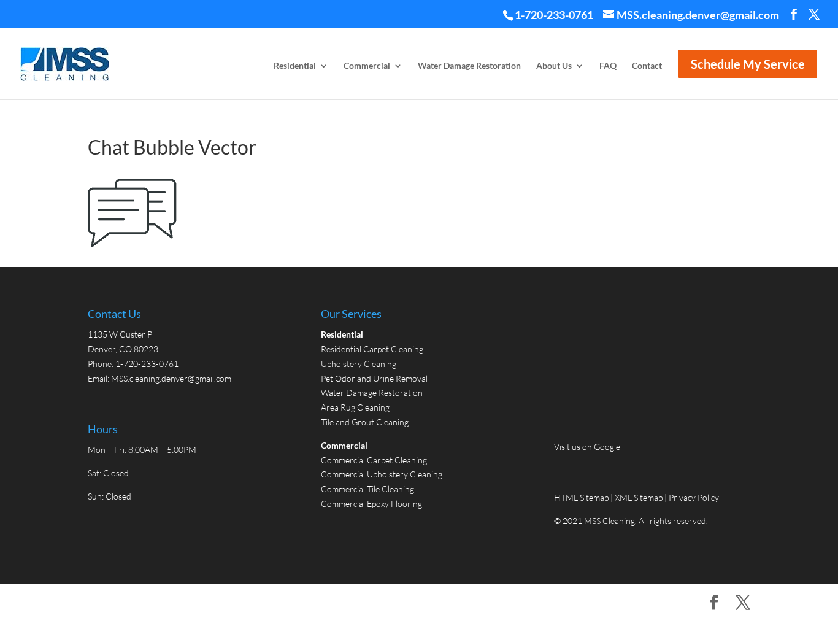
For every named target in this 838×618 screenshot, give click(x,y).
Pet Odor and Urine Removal (374, 378)
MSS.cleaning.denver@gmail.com (171, 378)
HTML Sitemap (582, 497)
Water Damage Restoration (469, 66)
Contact (647, 66)
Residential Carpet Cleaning (372, 349)
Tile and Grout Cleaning (365, 422)
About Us (554, 66)
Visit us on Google (587, 446)
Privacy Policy (694, 497)
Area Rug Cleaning (355, 407)
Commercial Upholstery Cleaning (381, 474)
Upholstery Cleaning (358, 363)
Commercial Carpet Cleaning (374, 460)
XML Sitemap (639, 497)
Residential (295, 66)
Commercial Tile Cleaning (367, 489)
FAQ (608, 66)
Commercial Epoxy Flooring (371, 503)
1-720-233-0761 (554, 14)
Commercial (367, 66)
